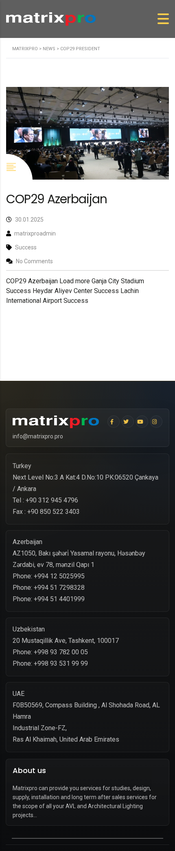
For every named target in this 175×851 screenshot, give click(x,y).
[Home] (51, 18)
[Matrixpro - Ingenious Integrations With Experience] (58, 422)
